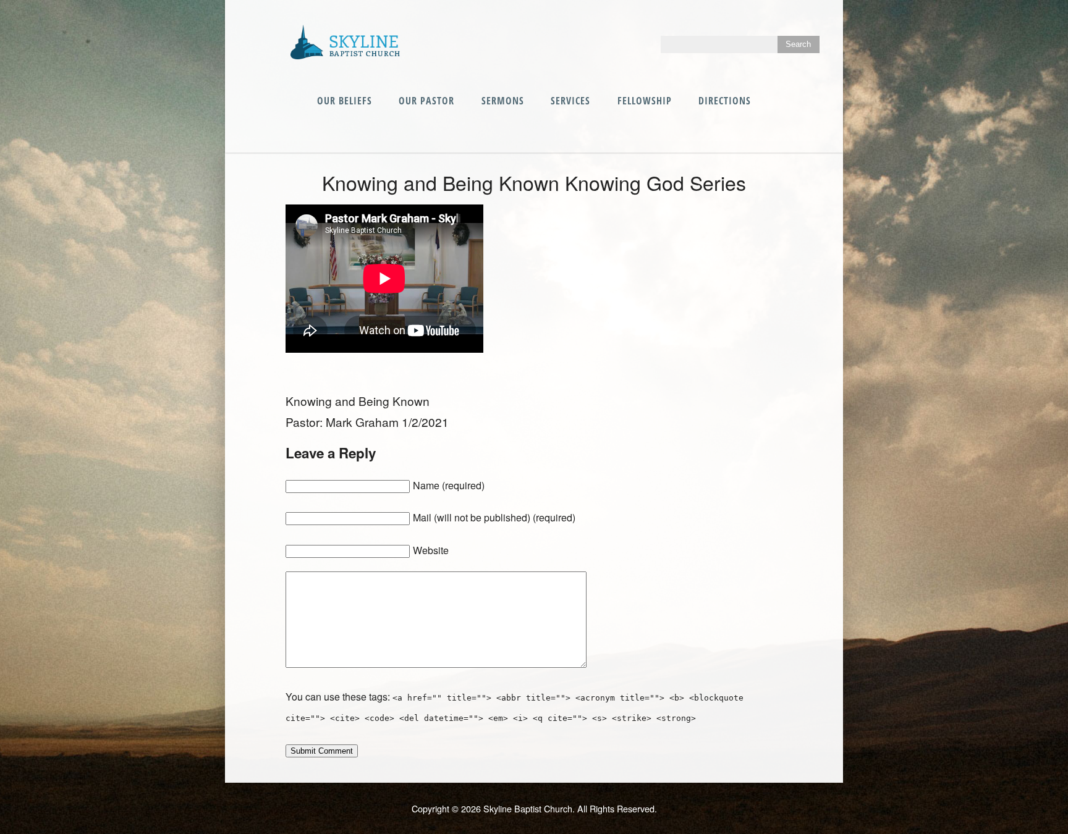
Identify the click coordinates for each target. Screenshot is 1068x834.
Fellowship (644, 100)
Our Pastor (426, 100)
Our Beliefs (344, 100)
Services (570, 100)
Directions (724, 100)
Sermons (502, 100)
